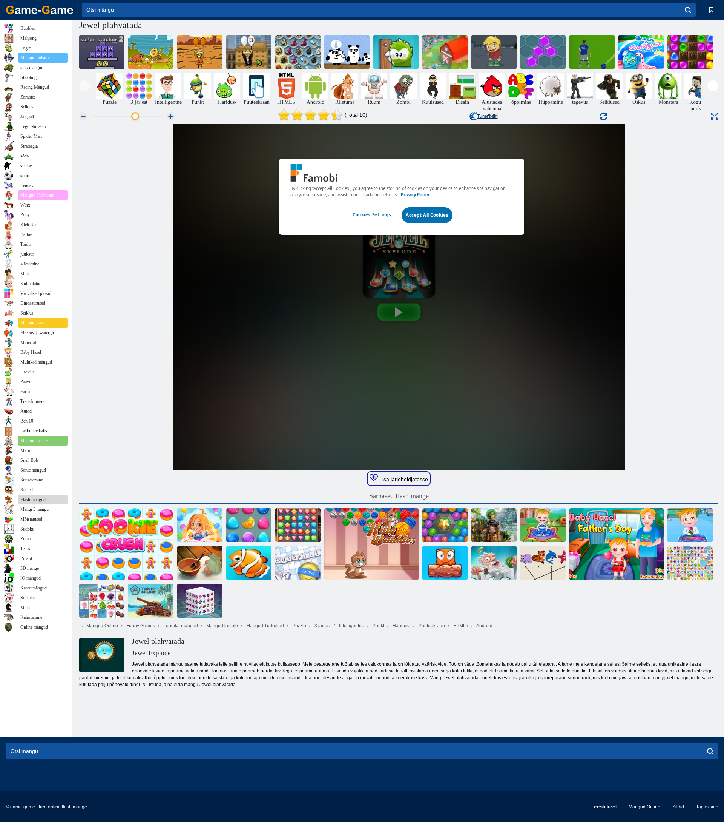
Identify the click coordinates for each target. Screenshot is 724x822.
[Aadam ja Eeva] (150, 52)
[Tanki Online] (150, 601)
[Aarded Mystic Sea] (298, 52)
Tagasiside (707, 807)
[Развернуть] (714, 116)
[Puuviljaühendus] (690, 563)
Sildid (678, 807)
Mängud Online (102, 625)
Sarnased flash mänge (399, 496)
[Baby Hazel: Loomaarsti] (690, 525)
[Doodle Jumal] (494, 563)
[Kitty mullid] (371, 544)
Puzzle (298, 625)
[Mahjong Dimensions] (199, 601)
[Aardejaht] (298, 525)
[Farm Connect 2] (101, 601)
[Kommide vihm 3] (249, 525)
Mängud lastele (221, 625)
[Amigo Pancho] (199, 52)
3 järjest (322, 625)
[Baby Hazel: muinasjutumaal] (543, 525)
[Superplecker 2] (101, 52)
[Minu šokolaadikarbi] (396, 52)
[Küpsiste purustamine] (126, 544)
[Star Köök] (199, 563)
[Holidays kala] (249, 563)
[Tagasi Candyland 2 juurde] (690, 52)
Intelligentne (351, 625)
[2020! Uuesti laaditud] (445, 52)
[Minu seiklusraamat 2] (494, 52)
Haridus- (400, 625)
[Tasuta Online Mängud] (40, 10)
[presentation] (84, 85)
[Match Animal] (543, 563)
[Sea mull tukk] (445, 525)
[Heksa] (543, 52)
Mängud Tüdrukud (264, 625)
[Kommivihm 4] (199, 525)
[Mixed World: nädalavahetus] (445, 563)
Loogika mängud (180, 625)
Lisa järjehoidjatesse (403, 479)
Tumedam (487, 116)
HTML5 (460, 625)
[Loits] (298, 563)
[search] (688, 10)
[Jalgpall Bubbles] (592, 52)
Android (484, 625)
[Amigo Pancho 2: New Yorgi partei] (249, 52)
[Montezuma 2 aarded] (494, 525)
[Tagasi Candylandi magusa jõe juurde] (641, 52)
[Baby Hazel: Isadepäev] (616, 544)
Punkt (377, 625)
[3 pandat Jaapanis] (347, 52)
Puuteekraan (431, 625)
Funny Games (140, 625)
